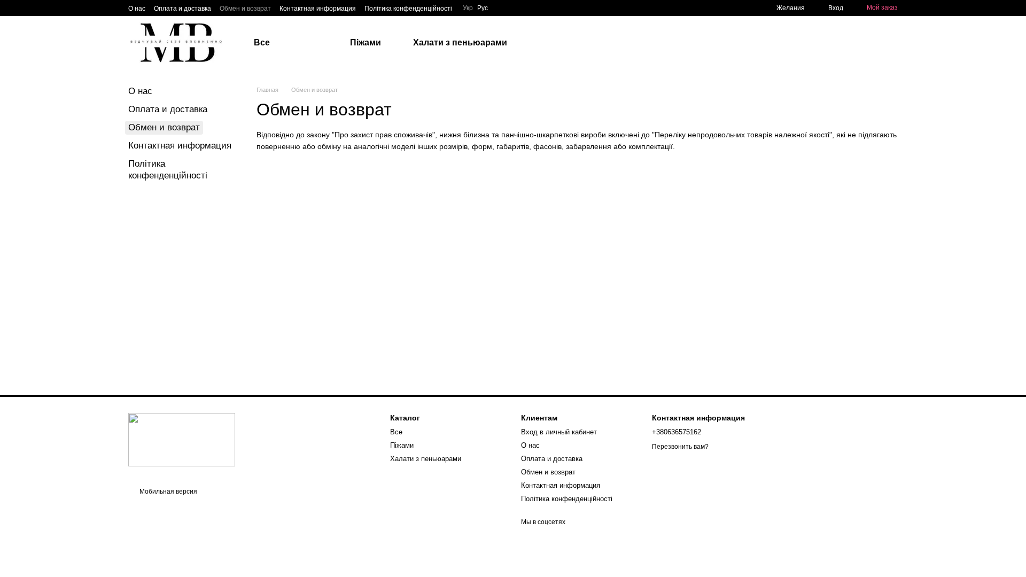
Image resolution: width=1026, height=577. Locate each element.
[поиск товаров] (582, 42)
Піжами (365, 42)
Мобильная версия (167, 491)
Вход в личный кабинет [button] (559, 432)
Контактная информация (317, 8)
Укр (468, 8)
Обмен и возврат (245, 8)
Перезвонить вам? (680, 446)
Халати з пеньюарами (460, 42)
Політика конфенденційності (408, 8)
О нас (136, 8)
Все (262, 42)
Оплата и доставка (182, 8)
